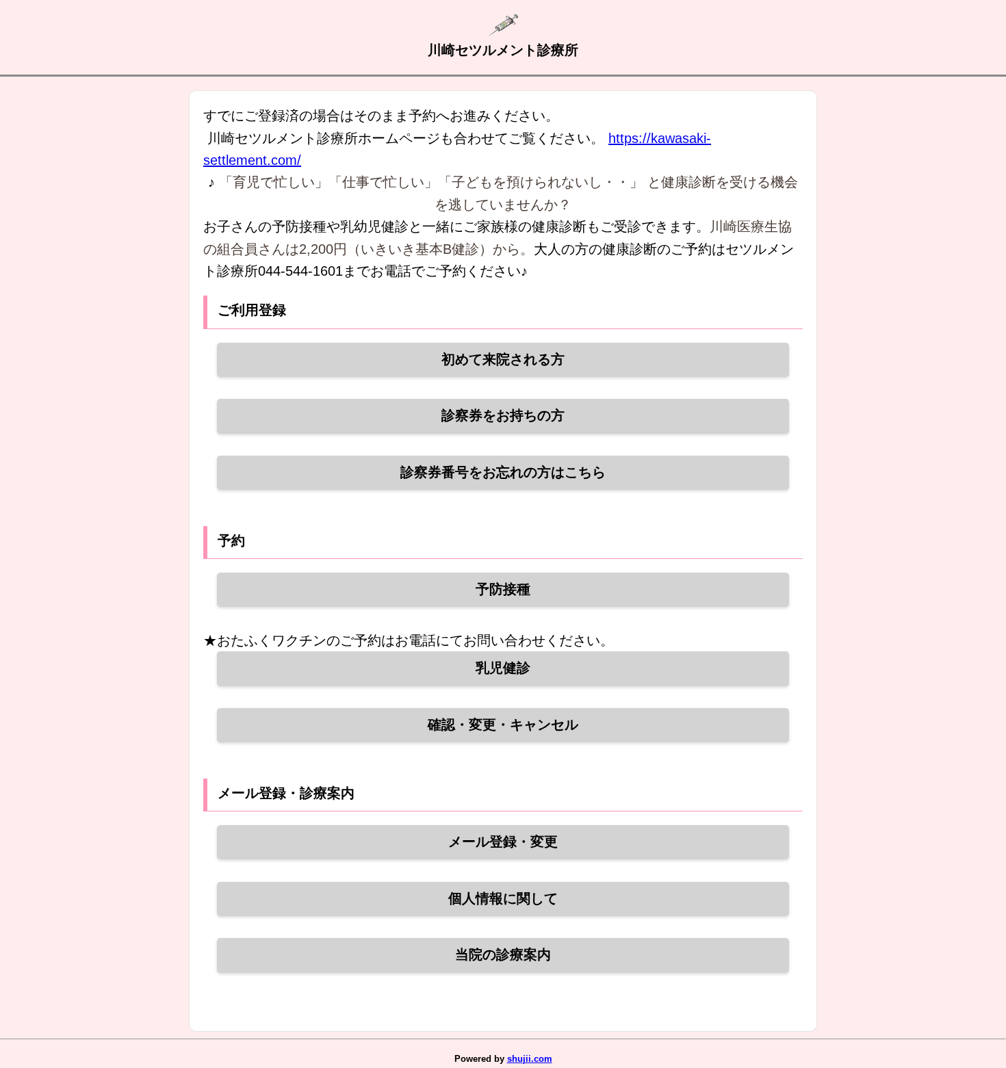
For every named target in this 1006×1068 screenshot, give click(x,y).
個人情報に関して (503, 898)
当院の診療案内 (503, 954)
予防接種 (503, 589)
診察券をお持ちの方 (503, 415)
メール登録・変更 (503, 841)
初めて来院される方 (503, 359)
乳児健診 (503, 667)
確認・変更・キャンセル (503, 724)
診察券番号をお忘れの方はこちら (503, 472)
